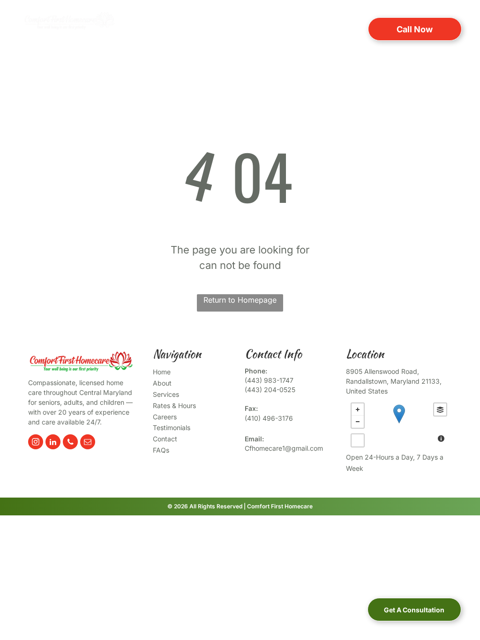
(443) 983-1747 (269, 380)
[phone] (70, 443)
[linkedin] (52, 443)
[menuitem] (163, 28)
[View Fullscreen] (358, 440)
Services (166, 394)
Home (162, 372)
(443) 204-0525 (270, 390)
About (162, 383)
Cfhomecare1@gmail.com (284, 448)
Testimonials (171, 428)
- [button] (358, 422)
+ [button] (358, 409)
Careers (165, 417)
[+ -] (399, 423)
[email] (87, 443)
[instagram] (35, 443)
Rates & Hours (174, 405)
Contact (165, 439)
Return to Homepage (240, 300)
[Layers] (440, 409)
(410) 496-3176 (269, 418)
